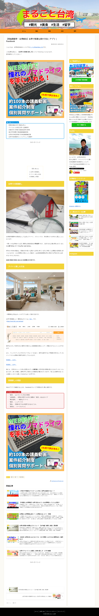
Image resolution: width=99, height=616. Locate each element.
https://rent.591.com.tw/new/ (15, 321)
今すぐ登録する (81, 125)
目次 (33, 168)
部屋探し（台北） (11, 360)
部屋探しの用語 (35, 176)
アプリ (17, 477)
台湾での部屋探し (35, 172)
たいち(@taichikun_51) (36, 47)
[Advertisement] (35, 153)
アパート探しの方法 (36, 174)
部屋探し (22, 477)
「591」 (30, 319)
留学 (8, 477)
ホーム (36, 611)
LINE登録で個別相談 (81, 80)
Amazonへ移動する (75, 206)
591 (13, 477)
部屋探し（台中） (11, 364)
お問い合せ (42, 611)
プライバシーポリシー (51, 611)
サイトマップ (61, 611)
